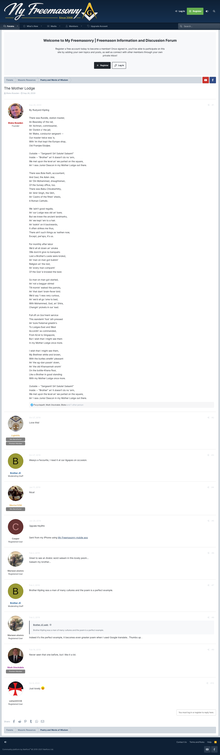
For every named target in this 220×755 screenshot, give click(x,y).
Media (54, 26)
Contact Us (182, 742)
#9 (213, 649)
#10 (212, 683)
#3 (212, 455)
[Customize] (206, 11)
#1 (213, 105)
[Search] (214, 11)
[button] (17, 26)
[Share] (209, 105)
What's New (32, 26)
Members (73, 26)
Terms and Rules (197, 742)
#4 (212, 487)
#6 (213, 553)
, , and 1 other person (58, 405)
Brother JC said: (40, 625)
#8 (213, 617)
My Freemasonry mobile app (73, 537)
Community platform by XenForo (28, 749)
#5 (213, 521)
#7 (213, 585)
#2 (213, 417)
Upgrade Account (99, 26)
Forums (10, 26)
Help (209, 742)
